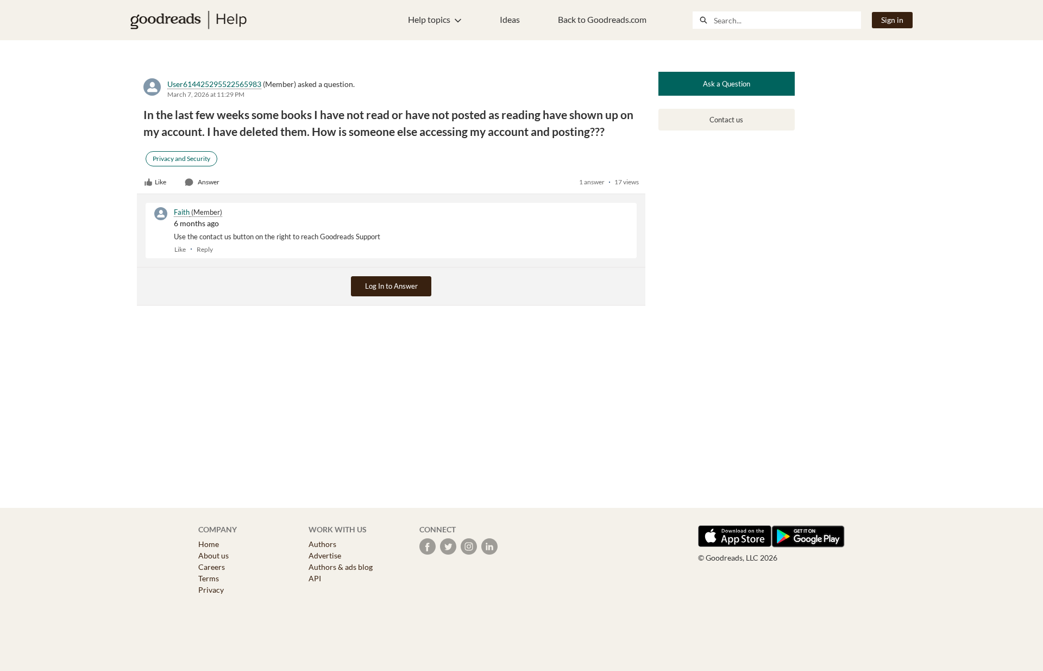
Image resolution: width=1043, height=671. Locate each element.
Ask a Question (726, 83)
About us (213, 555)
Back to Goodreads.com (602, 19)
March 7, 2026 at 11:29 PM (205, 94)
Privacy (211, 589)
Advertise (325, 555)
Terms (208, 578)
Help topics (429, 19)
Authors (322, 544)
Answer (208, 182)
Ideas (510, 19)
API (315, 578)
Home (208, 544)
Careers (211, 566)
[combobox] (787, 20)
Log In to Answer (391, 286)
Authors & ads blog (341, 566)
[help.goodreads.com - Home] (188, 20)
